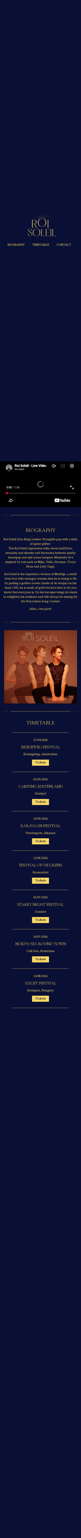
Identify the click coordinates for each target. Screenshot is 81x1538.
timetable (40, 244)
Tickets (40, 762)
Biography (16, 244)
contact (64, 244)
